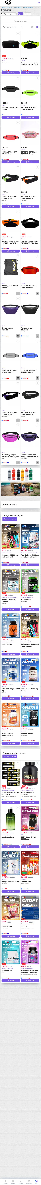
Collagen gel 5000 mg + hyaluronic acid (10, 556)
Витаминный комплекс (27, 597)
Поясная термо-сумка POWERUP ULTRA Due (29, 64)
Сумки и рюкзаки (8, 14)
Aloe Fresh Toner (8, 837)
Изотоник (23, 879)
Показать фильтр (20, 21)
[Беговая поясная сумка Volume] (11, 89)
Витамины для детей (27, 968)
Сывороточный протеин (27, 790)
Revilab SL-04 (7, 971)
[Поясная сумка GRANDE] (11, 309)
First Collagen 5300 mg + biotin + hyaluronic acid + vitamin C (30, 557)
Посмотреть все (10, 519)
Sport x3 (24, 926)
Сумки (3, 60)
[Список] (32, 27)
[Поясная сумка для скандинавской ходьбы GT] (11, 436)
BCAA (22, 835)
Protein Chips (7, 926)
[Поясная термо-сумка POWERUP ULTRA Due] (30, 44)
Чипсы (3, 924)
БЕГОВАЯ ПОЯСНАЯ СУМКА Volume (29, 108)
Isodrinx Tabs (26, 882)
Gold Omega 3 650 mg (29, 689)
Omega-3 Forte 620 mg (10, 882)
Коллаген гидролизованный (29, 552)
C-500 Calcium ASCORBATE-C (7, 734)
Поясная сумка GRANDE (7, 329)
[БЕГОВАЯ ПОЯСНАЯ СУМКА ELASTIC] (11, 178)
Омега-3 (4, 686)
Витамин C (4, 731)
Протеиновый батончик (8, 790)
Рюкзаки (27, 14)
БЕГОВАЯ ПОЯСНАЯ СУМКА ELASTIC (9, 197)
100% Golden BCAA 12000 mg (28, 838)
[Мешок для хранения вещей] (11, 267)
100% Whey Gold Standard (27, 793)
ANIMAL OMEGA (27, 733)
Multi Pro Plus (26, 600)
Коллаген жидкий (6, 552)
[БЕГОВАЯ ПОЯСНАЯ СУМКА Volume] (30, 89)
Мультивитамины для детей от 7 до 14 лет (29, 972)
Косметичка (6, 63)
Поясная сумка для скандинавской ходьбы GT (10, 457)
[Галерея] (37, 27)
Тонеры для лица (6, 835)
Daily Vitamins (7, 644)
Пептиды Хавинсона (7, 968)
